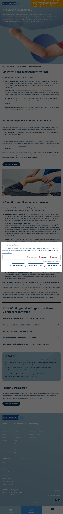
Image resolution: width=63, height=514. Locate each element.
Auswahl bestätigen (35, 265)
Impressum (57, 269)
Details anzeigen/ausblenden (52, 261)
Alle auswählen (53, 265)
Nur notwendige (18, 265)
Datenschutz (48, 269)
